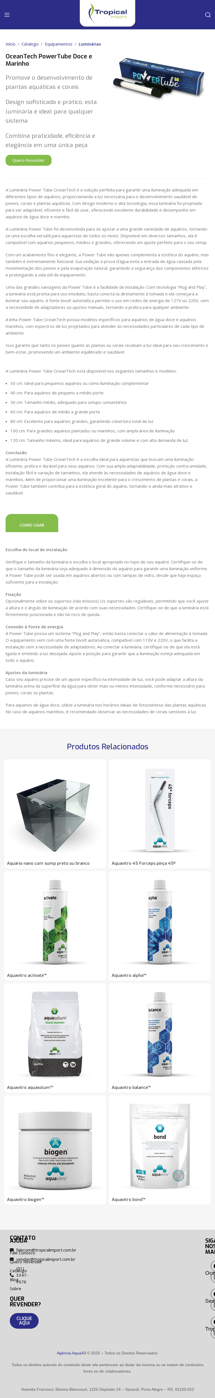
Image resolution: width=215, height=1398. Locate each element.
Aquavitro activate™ (27, 975)
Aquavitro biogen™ (25, 1199)
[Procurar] (208, 14)
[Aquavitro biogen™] (55, 1146)
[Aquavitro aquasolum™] (55, 1034)
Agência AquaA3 (71, 1353)
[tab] (32, 523)
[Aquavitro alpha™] (160, 922)
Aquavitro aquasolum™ (30, 1087)
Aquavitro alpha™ (129, 975)
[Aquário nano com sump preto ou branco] (55, 810)
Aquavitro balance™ (131, 1087)
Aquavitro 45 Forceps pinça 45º (144, 863)
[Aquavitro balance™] (160, 1034)
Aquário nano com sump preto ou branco (48, 863)
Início (10, 44)
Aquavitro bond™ (129, 1199)
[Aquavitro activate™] (55, 922)
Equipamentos (59, 44)
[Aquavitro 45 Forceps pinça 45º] (160, 810)
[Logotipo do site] (107, 13)
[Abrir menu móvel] (7, 14)
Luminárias (90, 44)
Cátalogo (30, 44)
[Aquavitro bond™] (160, 1146)
